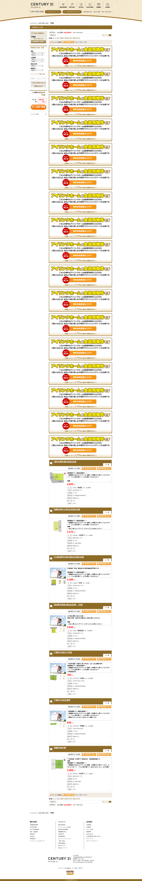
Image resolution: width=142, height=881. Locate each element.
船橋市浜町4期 (60, 748)
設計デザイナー (62, 845)
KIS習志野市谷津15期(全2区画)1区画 (69, 557)
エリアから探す (35, 114)
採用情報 (88, 831)
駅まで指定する (39, 38)
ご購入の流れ (61, 841)
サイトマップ (89, 838)
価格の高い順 (76, 38)
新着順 (61, 38)
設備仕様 (32, 834)
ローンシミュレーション (64, 838)
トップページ (33, 23)
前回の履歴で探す (88, 11)
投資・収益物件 (34, 831)
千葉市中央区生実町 (62, 700)
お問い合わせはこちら (54, 11)
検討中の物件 (97, 11)
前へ (104, 35)
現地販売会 (33, 838)
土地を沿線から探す (43, 23)
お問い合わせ (89, 834)
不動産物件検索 (34, 824)
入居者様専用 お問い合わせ (73, 11)
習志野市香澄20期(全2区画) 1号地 (68, 605)
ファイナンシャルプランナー (37, 841)
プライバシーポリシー (92, 841)
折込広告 (32, 836)
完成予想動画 (61, 843)
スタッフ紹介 (89, 829)
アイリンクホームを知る (64, 827)
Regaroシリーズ (62, 847)
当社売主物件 (33, 827)
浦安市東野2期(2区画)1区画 (65, 462)
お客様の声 (61, 834)
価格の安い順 (68, 38)
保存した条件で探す (106, 11)
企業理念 (88, 827)
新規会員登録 (61, 824)
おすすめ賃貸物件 (34, 829)
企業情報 (88, 824)
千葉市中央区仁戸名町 (63, 652)
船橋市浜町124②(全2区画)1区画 (67, 509)
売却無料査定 (61, 836)
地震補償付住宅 (62, 831)
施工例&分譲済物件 (63, 829)
